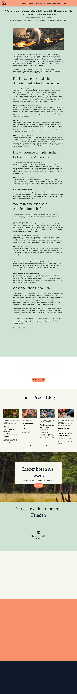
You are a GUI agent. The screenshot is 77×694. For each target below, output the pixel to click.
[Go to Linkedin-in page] (36, 682)
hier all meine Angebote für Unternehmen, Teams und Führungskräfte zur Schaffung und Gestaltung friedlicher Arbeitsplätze (36, 320)
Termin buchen (38, 568)
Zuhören (38, 485)
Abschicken (19, 655)
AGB (1, 682)
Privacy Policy (17, 674)
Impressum (2, 678)
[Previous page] (30, 446)
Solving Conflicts (40, 3)
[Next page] (46, 446)
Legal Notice (10, 678)
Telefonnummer (10, 636)
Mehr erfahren (38, 379)
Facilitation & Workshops (54, 3)
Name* (8, 622)
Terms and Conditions (9, 682)
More (65, 3)
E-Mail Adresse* (11, 629)
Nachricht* (9, 643)
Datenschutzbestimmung (6, 674)
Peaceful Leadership (27, 3)
